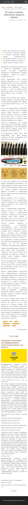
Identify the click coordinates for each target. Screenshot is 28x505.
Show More (14, 490)
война (14, 325)
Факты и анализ (18, 7)
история (5, 321)
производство (6, 323)
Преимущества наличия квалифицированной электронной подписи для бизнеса (12, 343)
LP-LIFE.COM (6, 2)
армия (16, 321)
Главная (3, 7)
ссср (11, 321)
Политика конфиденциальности (11, 500)
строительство (16, 323)
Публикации (10, 7)
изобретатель (6, 325)
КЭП (12, 371)
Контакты (22, 500)
